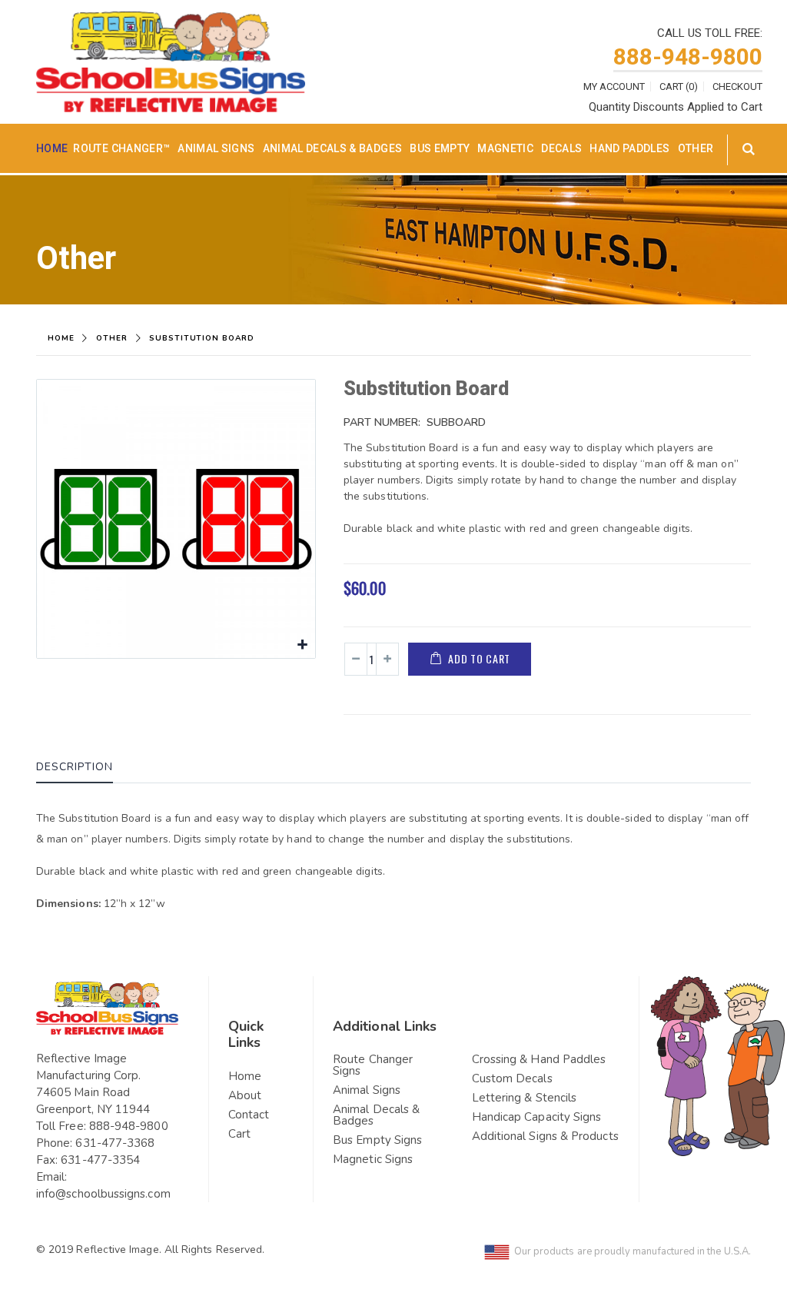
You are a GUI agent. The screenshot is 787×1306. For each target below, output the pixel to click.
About (244, 1095)
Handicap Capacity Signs (537, 1117)
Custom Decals (512, 1078)
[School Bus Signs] (170, 21)
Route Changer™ (121, 148)
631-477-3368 (114, 1143)
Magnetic (505, 148)
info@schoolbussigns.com (103, 1193)
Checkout (737, 86)
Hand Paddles (629, 148)
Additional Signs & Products (545, 1136)
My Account (614, 86)
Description (74, 766)
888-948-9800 (687, 56)
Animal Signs (216, 148)
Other (696, 148)
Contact (249, 1114)
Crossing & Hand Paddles (539, 1059)
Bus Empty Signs (377, 1140)
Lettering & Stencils (524, 1097)
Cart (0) (678, 86)
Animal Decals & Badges (333, 148)
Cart (239, 1134)
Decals (561, 148)
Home (61, 338)
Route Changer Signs (373, 1065)
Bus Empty (440, 148)
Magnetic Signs (373, 1159)
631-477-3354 (100, 1160)
